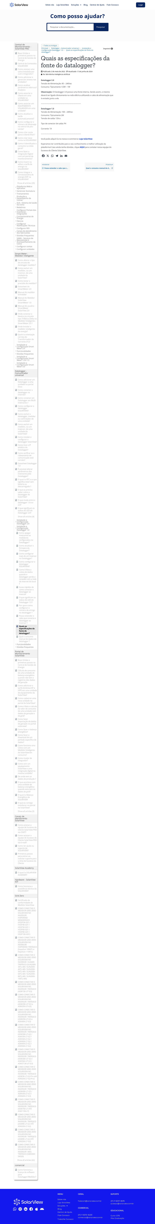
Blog (86, 5)
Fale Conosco (113, 5)
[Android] (42, 1209)
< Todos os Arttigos (50, 45)
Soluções (75, 5)
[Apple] (36, 1209)
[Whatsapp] (15, 1209)
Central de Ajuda (97, 5)
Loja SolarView (62, 5)
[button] (25, 47)
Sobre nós (50, 5)
